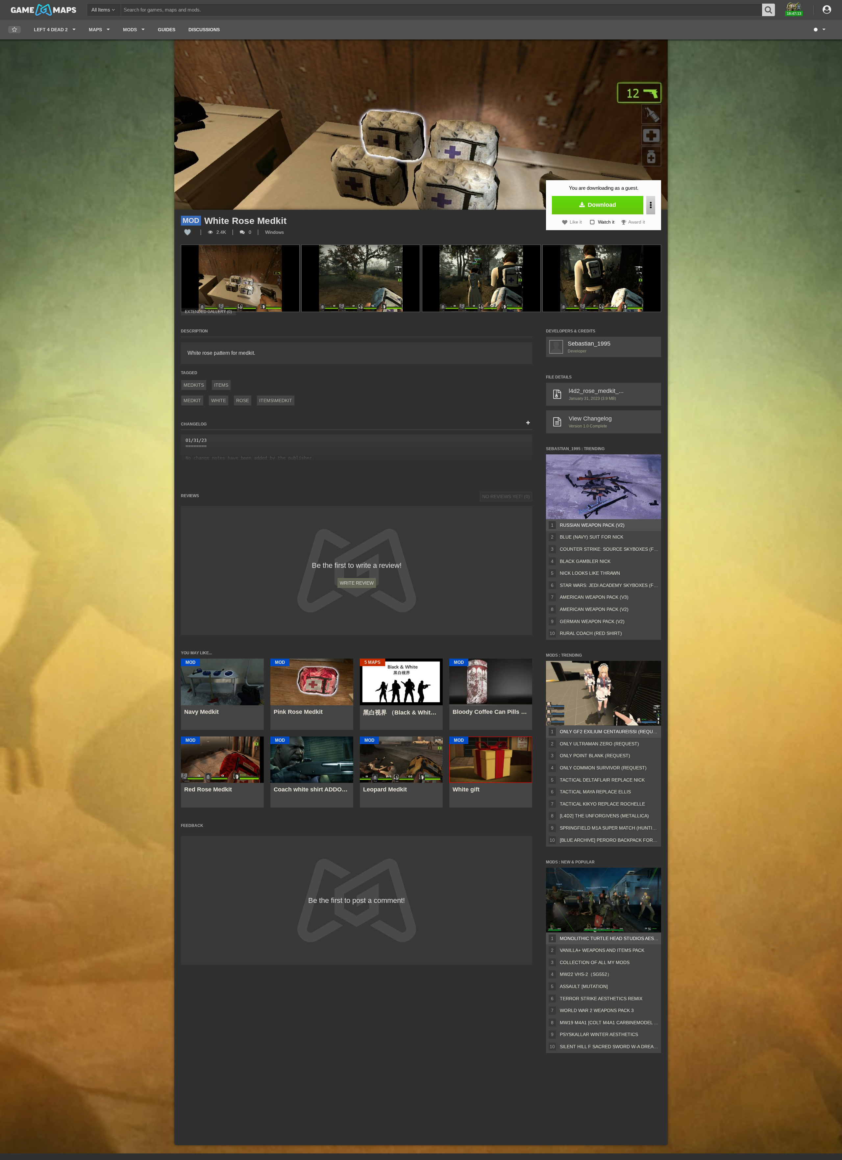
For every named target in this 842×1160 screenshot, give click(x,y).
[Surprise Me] (819, 29)
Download (601, 205)
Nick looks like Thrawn (590, 573)
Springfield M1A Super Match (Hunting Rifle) (609, 828)
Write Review (357, 583)
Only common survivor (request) (603, 767)
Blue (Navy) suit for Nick (591, 537)
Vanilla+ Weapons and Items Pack (602, 950)
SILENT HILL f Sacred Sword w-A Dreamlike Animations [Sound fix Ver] (609, 1046)
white (218, 400)
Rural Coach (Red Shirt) (591, 633)
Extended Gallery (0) (208, 311)
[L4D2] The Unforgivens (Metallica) (604, 815)
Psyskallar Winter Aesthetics (599, 1034)
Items (221, 385)
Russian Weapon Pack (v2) (592, 525)
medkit (192, 400)
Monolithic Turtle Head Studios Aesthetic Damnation (609, 938)
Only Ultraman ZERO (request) (599, 743)
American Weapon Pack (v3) (594, 597)
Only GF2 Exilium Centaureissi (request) (609, 731)
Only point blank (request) (595, 755)
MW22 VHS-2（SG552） (586, 974)
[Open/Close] (528, 423)
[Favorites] (14, 30)
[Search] (768, 9)
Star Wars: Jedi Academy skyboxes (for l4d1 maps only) (609, 585)
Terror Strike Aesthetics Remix (601, 998)
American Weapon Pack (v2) (594, 609)
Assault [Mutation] (584, 986)
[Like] (187, 232)
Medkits (194, 385)
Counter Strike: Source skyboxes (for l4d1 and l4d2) (609, 549)
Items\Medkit (275, 400)
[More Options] (650, 205)
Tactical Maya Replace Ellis (595, 791)
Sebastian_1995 (589, 343)
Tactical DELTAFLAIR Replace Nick (602, 780)
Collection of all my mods (595, 962)
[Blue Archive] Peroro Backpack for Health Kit (609, 840)
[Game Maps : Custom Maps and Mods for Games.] (43, 9)
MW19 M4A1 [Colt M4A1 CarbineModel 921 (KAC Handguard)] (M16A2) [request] (609, 1022)
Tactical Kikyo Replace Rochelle (602, 804)
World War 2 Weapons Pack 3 (597, 1010)
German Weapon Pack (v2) (592, 621)
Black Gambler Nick (585, 561)
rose (242, 400)
